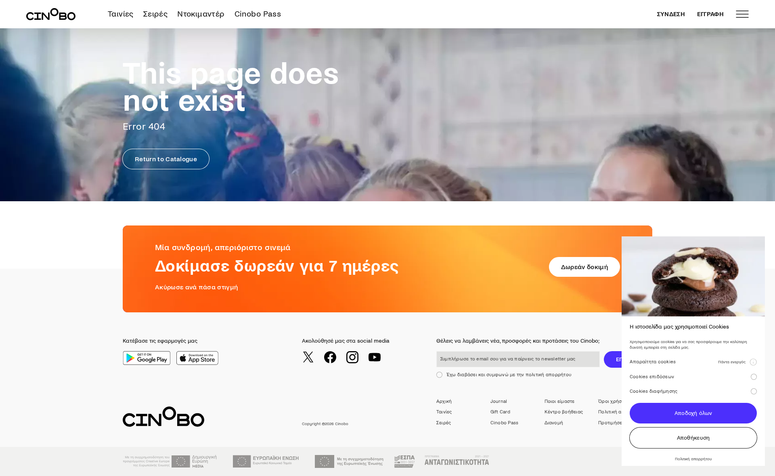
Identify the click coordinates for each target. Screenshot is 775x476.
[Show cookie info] (753, 362)
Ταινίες (121, 14)
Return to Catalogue (166, 159)
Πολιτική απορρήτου (621, 412)
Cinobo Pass (258, 14)
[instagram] (352, 357)
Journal (498, 401)
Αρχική (444, 401)
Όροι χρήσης (612, 401)
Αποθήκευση (693, 438)
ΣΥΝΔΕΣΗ (671, 14)
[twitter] (308, 357)
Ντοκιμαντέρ (200, 14)
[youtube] (375, 357)
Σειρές (155, 14)
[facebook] (330, 357)
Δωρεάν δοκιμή (584, 266)
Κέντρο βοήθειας (564, 412)
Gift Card (500, 412)
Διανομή (554, 422)
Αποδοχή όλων (693, 413)
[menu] (742, 14)
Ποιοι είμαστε (560, 401)
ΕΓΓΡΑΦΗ (710, 14)
